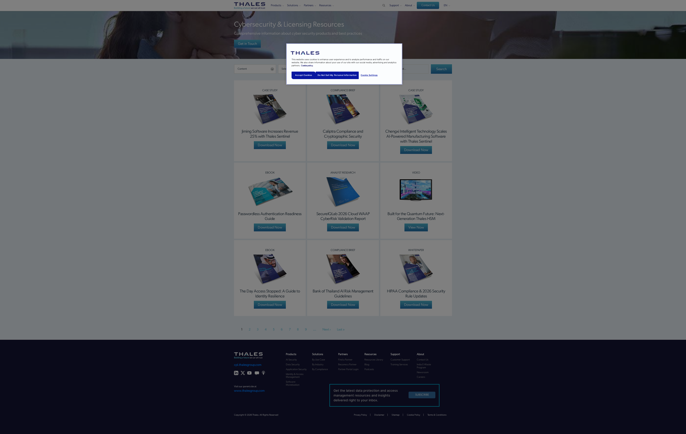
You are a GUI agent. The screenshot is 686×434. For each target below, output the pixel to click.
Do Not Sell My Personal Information (337, 75)
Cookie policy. (307, 65)
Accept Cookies (303, 75)
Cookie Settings (369, 75)
